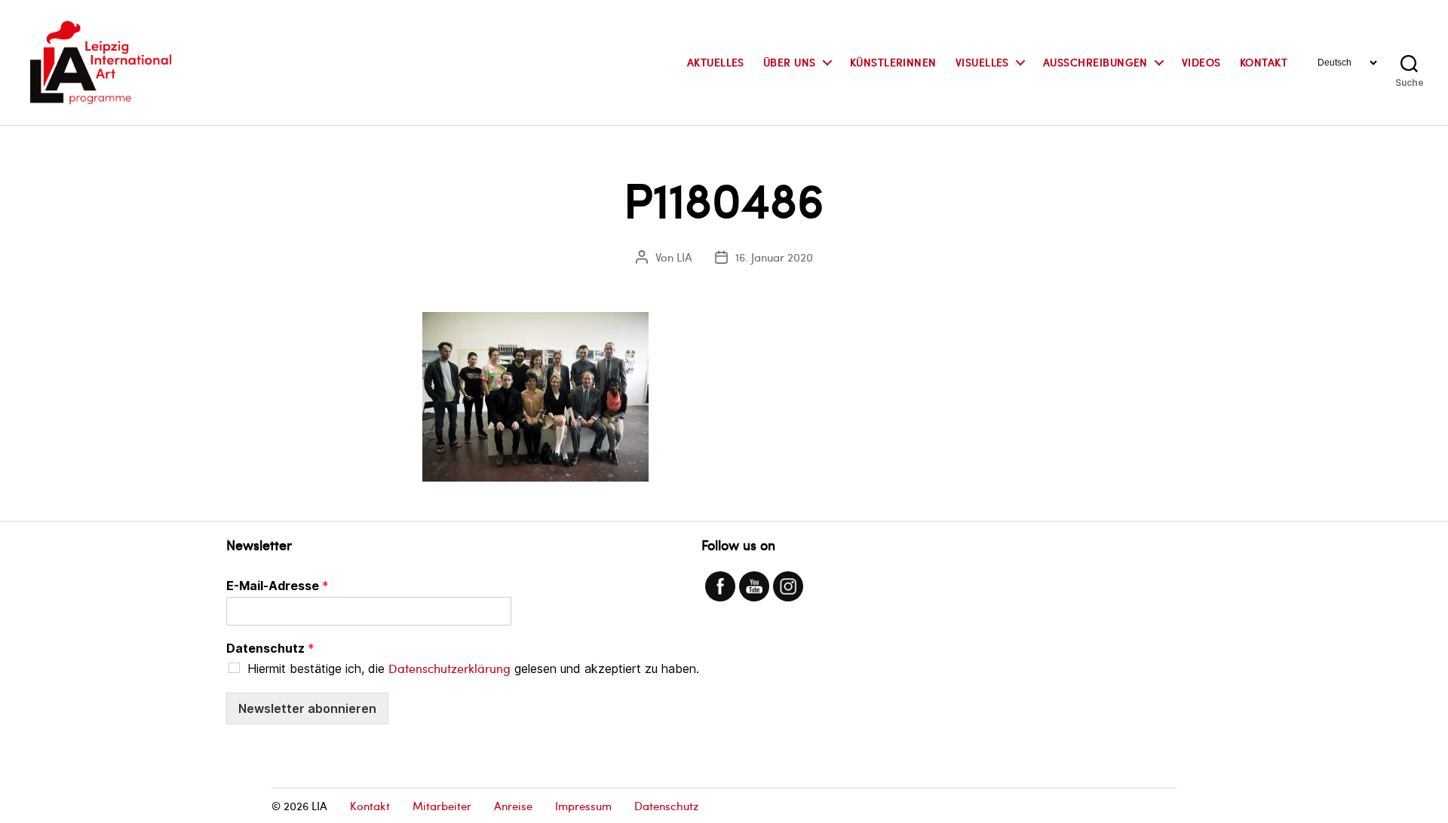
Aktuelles (715, 63)
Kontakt (1263, 63)
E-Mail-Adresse (277, 585)
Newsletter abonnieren (307, 708)
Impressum (583, 805)
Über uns (789, 63)
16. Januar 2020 (774, 257)
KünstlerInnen (893, 63)
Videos (1201, 63)
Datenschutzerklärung (449, 668)
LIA (684, 257)
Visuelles (982, 63)
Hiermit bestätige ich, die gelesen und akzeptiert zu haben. (473, 668)
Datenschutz (270, 648)
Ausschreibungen (1095, 63)
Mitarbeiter (442, 805)
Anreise (513, 805)
